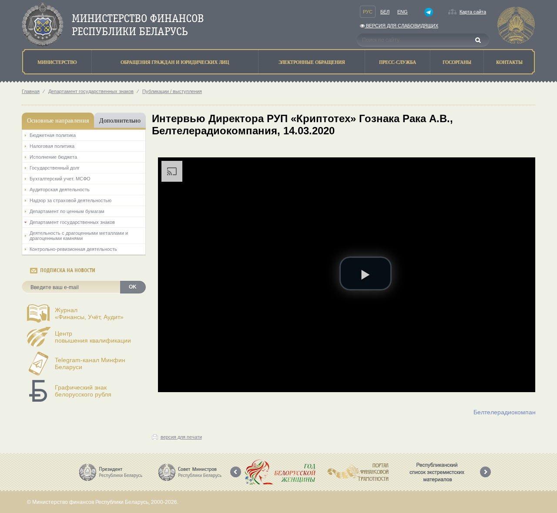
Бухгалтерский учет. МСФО (60, 178)
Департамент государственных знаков (91, 91)
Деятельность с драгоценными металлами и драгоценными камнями (79, 235)
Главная (31, 91)
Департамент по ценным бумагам (67, 211)
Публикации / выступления (172, 91)
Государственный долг (55, 167)
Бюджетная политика (53, 135)
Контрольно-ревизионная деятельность (73, 249)
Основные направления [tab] (58, 120)
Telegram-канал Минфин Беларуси (90, 363)
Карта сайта (473, 11)
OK (133, 287)
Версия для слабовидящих (401, 25)
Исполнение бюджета (53, 157)
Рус (367, 11)
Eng (402, 11)
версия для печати (181, 437)
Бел (384, 11)
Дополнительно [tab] (120, 120)
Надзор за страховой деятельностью (70, 200)
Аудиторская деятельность (60, 189)
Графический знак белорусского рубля (83, 391)
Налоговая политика (52, 146)
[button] (365, 273)
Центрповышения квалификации (93, 337)
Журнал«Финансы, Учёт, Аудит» (89, 313)
